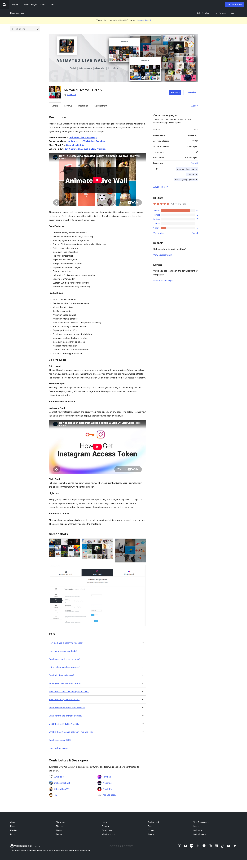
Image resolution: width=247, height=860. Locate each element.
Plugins (59, 830)
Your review (158, 233)
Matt (196, 826)
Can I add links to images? (61, 675)
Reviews (68, 105)
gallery (194, 169)
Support (194, 105)
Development (100, 105)
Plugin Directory (17, 13)
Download (175, 92)
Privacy (13, 834)
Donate (152, 830)
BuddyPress (199, 834)
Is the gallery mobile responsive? (64, 667)
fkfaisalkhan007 (61, 789)
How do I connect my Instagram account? (69, 691)
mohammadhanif (62, 783)
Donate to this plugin (163, 280)
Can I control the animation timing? (65, 716)
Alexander (107, 783)
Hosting (13, 830)
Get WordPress (235, 4)
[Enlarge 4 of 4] (142, 568)
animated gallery (183, 169)
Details (55, 105)
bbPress (198, 830)
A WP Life (71, 94)
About (12, 822)
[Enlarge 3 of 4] (142, 542)
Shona (37, 846)
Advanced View (160, 187)
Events (150, 826)
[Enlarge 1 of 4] (76, 542)
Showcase (60, 822)
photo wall (193, 180)
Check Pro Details (75, 145)
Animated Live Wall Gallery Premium (86, 141)
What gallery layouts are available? (65, 683)
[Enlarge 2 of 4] (109, 542)
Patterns (59, 834)
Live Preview (190, 92)
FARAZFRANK (109, 795)
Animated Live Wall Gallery (83, 137)
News (12, 826)
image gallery (192, 174)
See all (195, 233)
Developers (107, 830)
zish (56, 795)
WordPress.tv (109, 834)
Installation (83, 105)
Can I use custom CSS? (60, 740)
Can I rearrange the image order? (64, 659)
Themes (59, 826)
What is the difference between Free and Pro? (71, 732)
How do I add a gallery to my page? (66, 643)
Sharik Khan (108, 789)
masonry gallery (181, 180)
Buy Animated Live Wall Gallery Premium (85, 149)
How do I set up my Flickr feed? (64, 699)
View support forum (162, 255)
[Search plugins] (37, 28)
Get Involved (153, 822)
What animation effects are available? (67, 707)
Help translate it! (144, 20)
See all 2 (194, 163)
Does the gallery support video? (64, 724)
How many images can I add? (63, 651)
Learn (104, 822)
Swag (151, 834)
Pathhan (107, 776)
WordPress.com (201, 822)
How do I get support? (59, 748)
